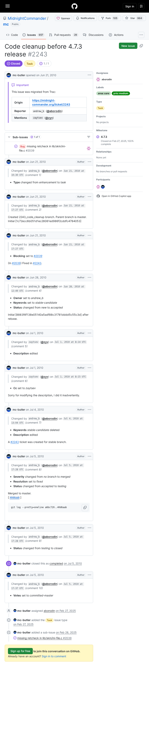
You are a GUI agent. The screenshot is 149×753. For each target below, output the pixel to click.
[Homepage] (74, 6)
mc (6, 24)
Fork (111, 18)
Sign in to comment (54, 656)
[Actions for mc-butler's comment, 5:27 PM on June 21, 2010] (89, 196)
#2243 (37, 263)
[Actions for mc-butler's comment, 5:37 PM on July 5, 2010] (89, 575)
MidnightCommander (27, 18)
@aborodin (54, 111)
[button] (85, 507)
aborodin (49, 610)
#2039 (38, 256)
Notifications (87, 18)
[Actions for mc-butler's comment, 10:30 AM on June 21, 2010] (89, 162)
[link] (22, 563)
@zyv (49, 117)
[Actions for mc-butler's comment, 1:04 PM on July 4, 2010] (89, 409)
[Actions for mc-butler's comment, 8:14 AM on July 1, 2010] (89, 333)
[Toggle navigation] (7, 6)
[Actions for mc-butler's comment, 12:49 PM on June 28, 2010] (89, 277)
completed (56, 563)
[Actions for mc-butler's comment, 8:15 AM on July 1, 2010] (89, 367)
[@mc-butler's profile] (8, 74)
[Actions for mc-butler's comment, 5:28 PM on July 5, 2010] (89, 456)
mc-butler (19, 75)
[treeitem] (49, 148)
